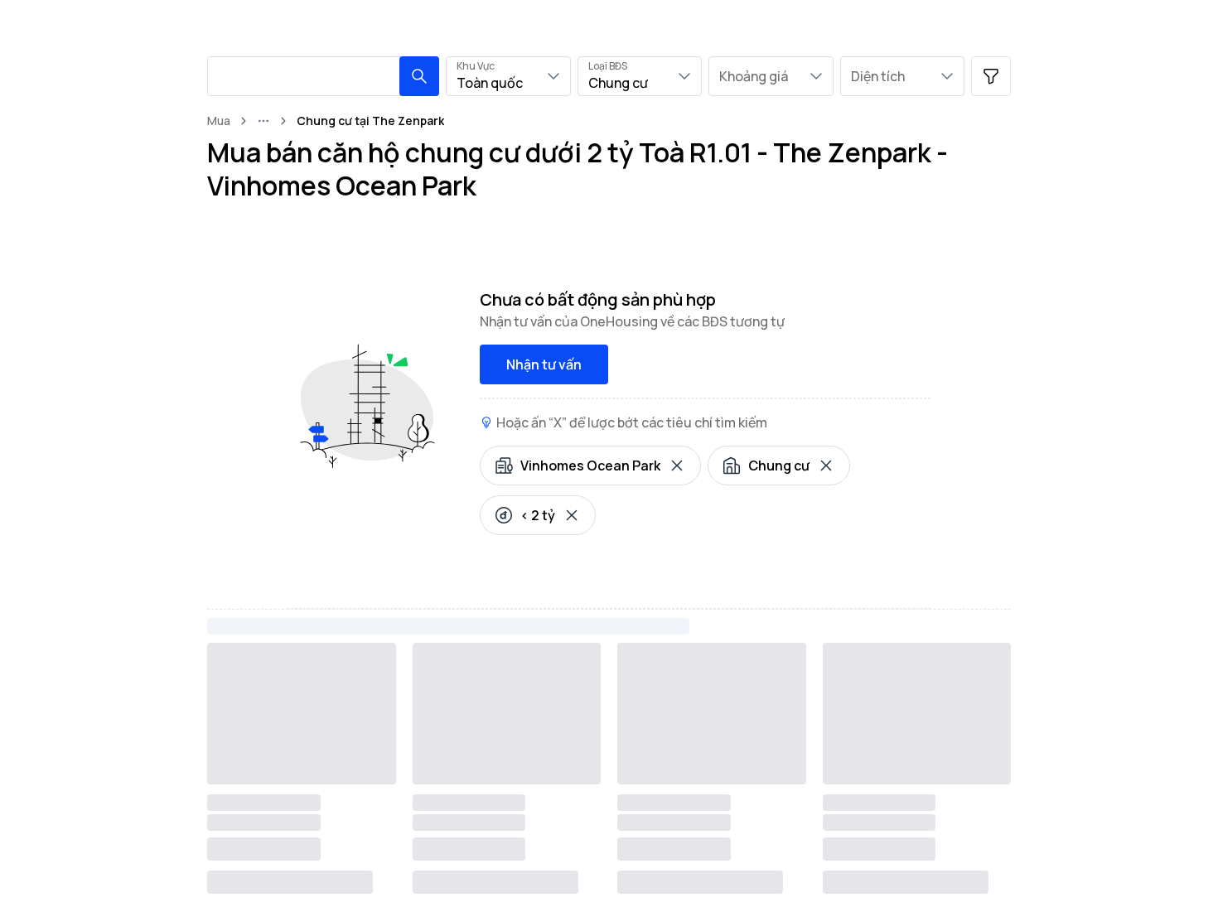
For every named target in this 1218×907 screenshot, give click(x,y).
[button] (419, 76)
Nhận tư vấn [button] (544, 364)
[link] (370, 121)
